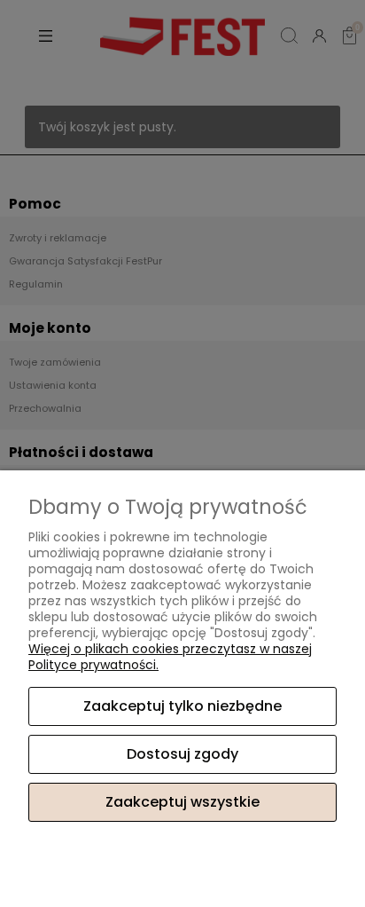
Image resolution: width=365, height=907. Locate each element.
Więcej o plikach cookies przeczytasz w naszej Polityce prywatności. (170, 657)
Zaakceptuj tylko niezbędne (182, 706)
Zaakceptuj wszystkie (182, 802)
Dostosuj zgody (182, 754)
